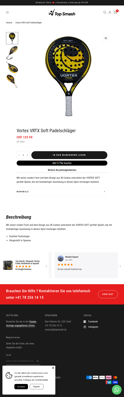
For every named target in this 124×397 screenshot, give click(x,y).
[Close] (53, 367)
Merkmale (23, 191)
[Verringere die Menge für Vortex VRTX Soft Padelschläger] (19, 155)
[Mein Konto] (109, 12)
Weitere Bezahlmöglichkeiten (62, 170)
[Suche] (104, 12)
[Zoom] (106, 38)
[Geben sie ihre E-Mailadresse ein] (37, 361)
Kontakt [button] (108, 294)
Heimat (9, 22)
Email (8, 355)
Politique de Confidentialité (35, 379)
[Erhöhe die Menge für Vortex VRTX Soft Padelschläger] (27, 155)
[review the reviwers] (115, 257)
